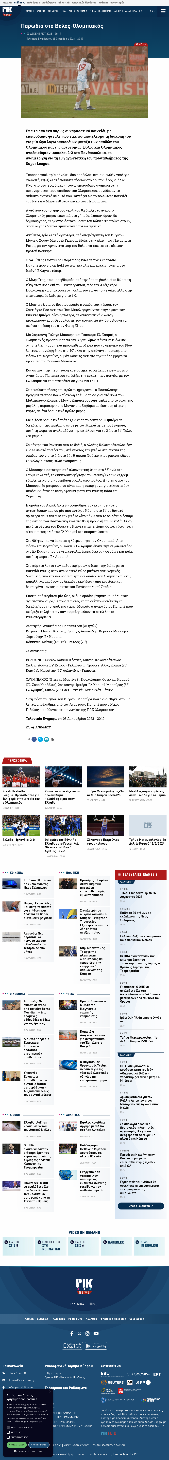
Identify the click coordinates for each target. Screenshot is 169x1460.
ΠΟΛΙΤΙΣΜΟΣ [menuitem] (105, 11)
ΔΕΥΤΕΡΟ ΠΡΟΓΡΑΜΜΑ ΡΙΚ (62, 1417)
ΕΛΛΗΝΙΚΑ (77, 1304)
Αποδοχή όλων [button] (16, 1444)
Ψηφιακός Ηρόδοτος (113, 1319)
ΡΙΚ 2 (48, 1399)
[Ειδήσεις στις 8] (18, 1246)
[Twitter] (79, 1334)
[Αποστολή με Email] (46, 739)
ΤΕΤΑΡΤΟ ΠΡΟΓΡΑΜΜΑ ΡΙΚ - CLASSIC (68, 1426)
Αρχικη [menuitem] (30, 11)
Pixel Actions (121, 1454)
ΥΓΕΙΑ (70, 994)
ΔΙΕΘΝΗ (15, 1115)
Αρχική (29, 1319)
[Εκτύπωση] (52, 739)
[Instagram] (87, 1334)
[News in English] (149, 1246)
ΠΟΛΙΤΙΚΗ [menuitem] (66, 11)
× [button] (50, 1391)
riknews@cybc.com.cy (20, 1380)
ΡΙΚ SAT (49, 1408)
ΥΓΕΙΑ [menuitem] (92, 11)
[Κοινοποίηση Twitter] (40, 739)
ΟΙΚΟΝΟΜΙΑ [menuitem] (80, 11)
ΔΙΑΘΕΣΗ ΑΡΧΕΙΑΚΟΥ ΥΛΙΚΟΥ (76, 1445)
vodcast (103, 2)
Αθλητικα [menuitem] (131, 11)
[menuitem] (140, 11)
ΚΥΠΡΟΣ (124, 889)
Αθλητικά (91, 1319)
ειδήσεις (19, 2)
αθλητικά (64, 2)
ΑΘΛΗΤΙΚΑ (140, 44)
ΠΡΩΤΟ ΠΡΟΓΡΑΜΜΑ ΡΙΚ (60, 1413)
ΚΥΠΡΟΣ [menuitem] (40, 11)
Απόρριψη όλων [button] (39, 1444)
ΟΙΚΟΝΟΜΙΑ (17, 994)
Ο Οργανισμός (53, 1373)
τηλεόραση (33, 2)
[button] (8, 1427)
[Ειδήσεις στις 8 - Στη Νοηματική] (51, 1246)
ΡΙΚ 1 (48, 1395)
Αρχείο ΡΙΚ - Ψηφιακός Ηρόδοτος (65, 1377)
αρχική (7, 2)
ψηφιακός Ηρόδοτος (84, 2)
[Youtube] (96, 1334)
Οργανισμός (136, 1319)
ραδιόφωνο (49, 2)
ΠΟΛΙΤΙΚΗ (72, 873)
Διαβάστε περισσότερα (31, 1421)
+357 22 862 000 (17, 1373)
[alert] (28, 1423)
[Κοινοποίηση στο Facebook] (34, 739)
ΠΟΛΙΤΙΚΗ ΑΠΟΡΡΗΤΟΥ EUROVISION (109, 1445)
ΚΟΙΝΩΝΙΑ (16, 873)
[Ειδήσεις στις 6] (83, 1246)
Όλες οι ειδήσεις (140, 1206)
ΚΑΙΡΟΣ (123, 1033)
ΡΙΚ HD (49, 1404)
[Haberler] (116, 1246)
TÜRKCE (93, 1304)
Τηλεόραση (58, 1319)
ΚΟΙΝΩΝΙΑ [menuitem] (53, 11)
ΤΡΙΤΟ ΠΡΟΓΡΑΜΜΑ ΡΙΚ (60, 1422)
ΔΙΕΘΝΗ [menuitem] (118, 11)
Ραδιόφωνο (75, 1319)
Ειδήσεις (42, 1319)
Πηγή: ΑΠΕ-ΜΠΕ (38, 727)
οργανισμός (117, 2)
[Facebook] (72, 1334)
